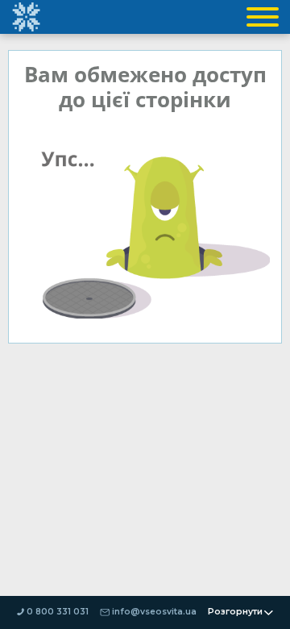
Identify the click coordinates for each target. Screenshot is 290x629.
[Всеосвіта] (25, 16)
